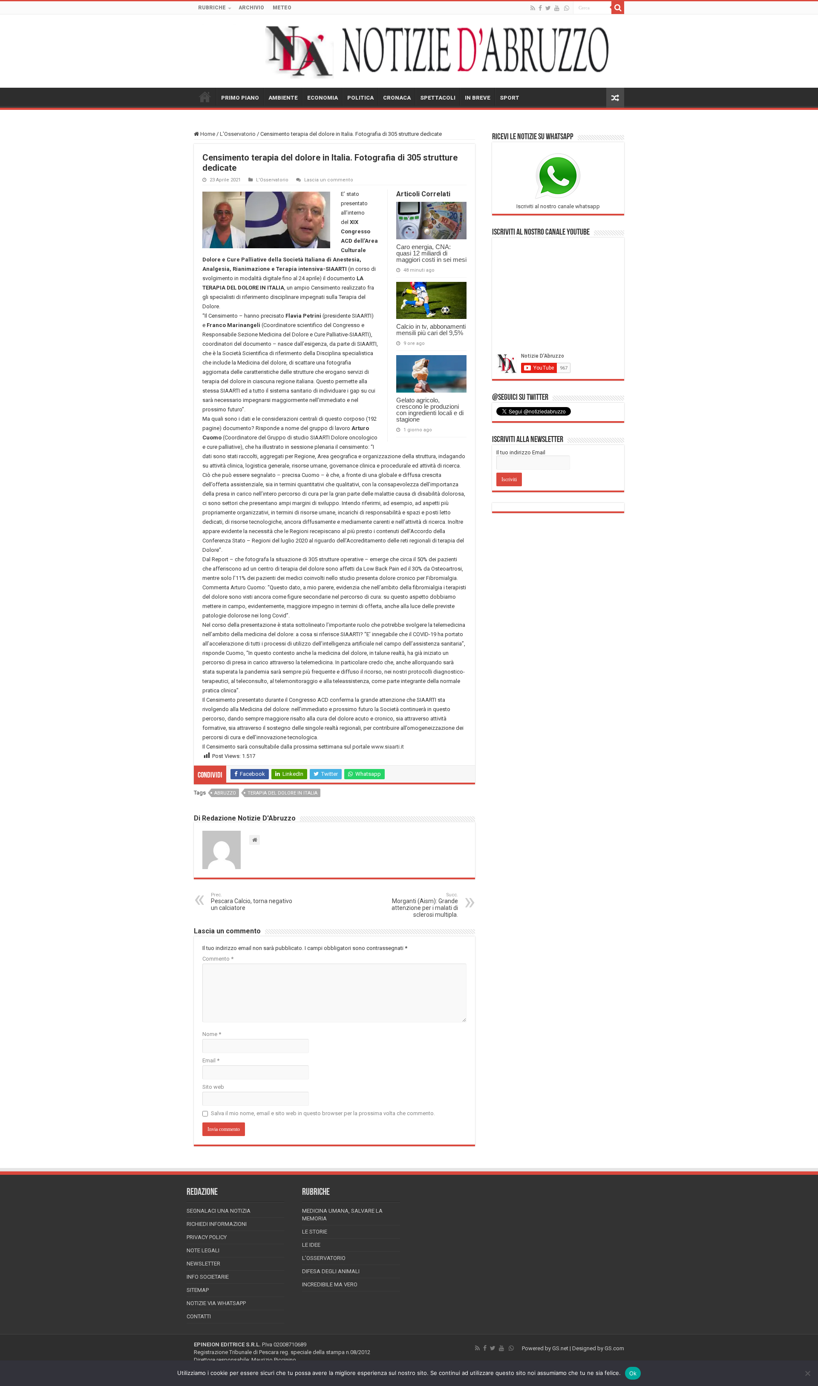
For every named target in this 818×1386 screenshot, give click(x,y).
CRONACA (397, 98)
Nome (211, 1034)
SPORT (509, 98)
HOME (205, 97)
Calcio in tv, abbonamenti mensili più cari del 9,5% (431, 329)
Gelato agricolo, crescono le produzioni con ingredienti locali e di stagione (430, 409)
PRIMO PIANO (240, 98)
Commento (217, 959)
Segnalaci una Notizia (219, 1211)
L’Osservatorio (324, 1258)
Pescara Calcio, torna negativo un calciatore (251, 901)
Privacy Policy (207, 1237)
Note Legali (203, 1250)
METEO (282, 8)
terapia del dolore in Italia (282, 793)
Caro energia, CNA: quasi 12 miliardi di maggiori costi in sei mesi (431, 253)
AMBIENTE (283, 98)
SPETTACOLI (437, 98)
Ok (633, 1373)
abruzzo (225, 793)
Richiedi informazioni (217, 1224)
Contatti (199, 1316)
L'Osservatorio (238, 134)
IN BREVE (477, 98)
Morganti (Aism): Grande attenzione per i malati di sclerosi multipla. (425, 905)
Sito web (213, 1087)
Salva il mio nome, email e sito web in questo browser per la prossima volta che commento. (323, 1113)
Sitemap (198, 1290)
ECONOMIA (322, 98)
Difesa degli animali (331, 1271)
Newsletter (203, 1263)
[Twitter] (548, 8)
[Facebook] (540, 8)
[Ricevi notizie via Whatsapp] (566, 8)
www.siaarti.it (387, 746)
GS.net (560, 1348)
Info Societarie (208, 1277)
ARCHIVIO (251, 8)
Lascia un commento (328, 180)
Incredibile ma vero (329, 1284)
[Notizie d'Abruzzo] (409, 51)
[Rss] (533, 8)
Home (207, 134)
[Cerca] (617, 7)
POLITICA (360, 98)
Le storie (314, 1231)
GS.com (614, 1348)
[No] (807, 1373)
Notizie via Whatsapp (216, 1303)
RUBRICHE (212, 8)
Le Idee (311, 1245)
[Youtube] (556, 8)
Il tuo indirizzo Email (520, 452)
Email (210, 1060)
